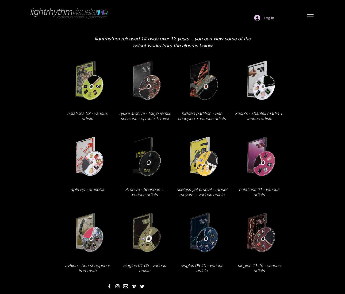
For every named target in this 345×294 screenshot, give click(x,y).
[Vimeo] (134, 286)
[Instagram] (117, 286)
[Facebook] (109, 286)
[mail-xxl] (125, 286)
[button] (310, 16)
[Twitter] (142, 286)
